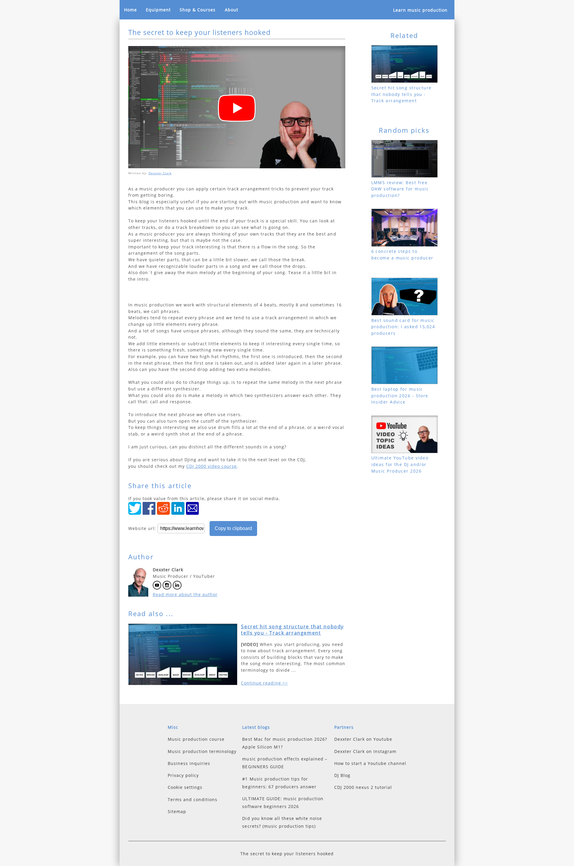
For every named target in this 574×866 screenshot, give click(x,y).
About (231, 10)
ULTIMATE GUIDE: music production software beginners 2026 (282, 802)
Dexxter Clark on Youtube (363, 739)
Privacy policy (183, 775)
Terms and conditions (192, 799)
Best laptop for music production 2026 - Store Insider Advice (399, 395)
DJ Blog (342, 775)
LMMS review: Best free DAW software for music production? (400, 189)
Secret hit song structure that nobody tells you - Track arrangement (292, 629)
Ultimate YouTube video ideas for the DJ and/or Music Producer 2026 (400, 464)
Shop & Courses (198, 10)
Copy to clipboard (233, 528)
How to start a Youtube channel (370, 763)
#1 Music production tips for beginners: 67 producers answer (279, 782)
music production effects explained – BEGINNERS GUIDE (284, 762)
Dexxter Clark (160, 173)
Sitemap (177, 811)
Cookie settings (185, 787)
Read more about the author (185, 594)
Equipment (158, 10)
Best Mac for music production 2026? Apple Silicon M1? (284, 743)
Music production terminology (202, 751)
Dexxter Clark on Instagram (365, 751)
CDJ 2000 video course (211, 466)
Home (130, 10)
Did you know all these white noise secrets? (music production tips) (282, 822)
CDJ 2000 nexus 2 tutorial (363, 787)
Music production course (196, 739)
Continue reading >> (264, 683)
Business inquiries (189, 763)
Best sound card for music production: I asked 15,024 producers (403, 326)
